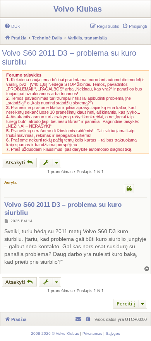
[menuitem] (12, 26)
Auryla (10, 182)
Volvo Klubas (77, 9)
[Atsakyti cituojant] (129, 188)
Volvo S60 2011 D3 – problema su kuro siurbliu (69, 57)
